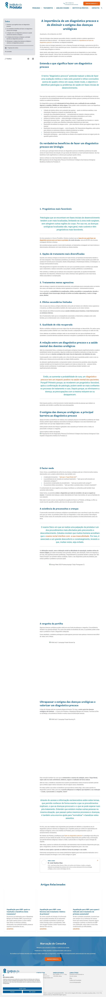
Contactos (95, 8)
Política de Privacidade (75, 980)
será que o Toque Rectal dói (68, 477)
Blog (71, 978)
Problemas (36, 8)
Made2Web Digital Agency (59, 994)
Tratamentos (48, 8)
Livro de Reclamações (75, 982)
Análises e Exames (62, 8)
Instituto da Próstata (80, 8)
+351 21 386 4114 (69, 3)
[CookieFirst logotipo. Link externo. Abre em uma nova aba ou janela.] (3, 975)
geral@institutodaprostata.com (44, 977)
